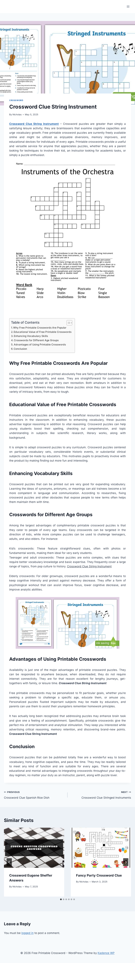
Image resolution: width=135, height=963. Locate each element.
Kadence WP (106, 953)
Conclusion (20, 348)
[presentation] (34, 848)
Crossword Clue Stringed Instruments (106, 795)
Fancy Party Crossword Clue (99, 875)
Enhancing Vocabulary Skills (31, 336)
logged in (27, 933)
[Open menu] (128, 6)
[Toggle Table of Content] (67, 323)
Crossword (16, 100)
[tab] (61, 899)
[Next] (125, 862)
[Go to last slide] (9, 862)
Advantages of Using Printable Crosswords (40, 344)
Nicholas (17, 114)
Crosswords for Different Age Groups (36, 340)
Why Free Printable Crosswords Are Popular (39, 327)
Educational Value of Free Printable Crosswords (42, 331)
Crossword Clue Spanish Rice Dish (26, 795)
